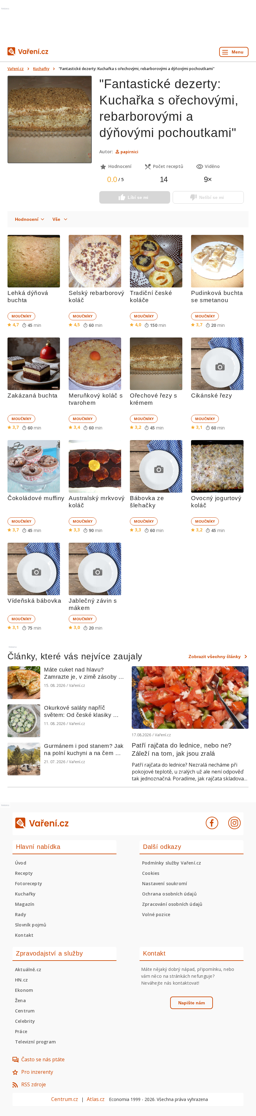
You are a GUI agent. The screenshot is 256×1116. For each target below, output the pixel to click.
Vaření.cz (15, 68)
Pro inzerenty (37, 1071)
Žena (20, 1000)
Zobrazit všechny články (215, 656)
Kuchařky (41, 68)
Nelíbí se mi (211, 197)
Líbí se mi (138, 197)
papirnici (129, 152)
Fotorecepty (28, 883)
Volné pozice (156, 914)
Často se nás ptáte (43, 1059)
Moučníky (21, 316)
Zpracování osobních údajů (172, 904)
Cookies (150, 873)
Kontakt (24, 935)
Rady (20, 914)
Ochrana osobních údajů (169, 894)
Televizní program (35, 1042)
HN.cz (21, 980)
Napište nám (191, 1002)
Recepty (24, 873)
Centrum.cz (64, 1099)
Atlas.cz (96, 1099)
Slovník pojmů (30, 925)
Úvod (20, 863)
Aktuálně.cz (28, 969)
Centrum (25, 1011)
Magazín (24, 904)
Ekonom (24, 990)
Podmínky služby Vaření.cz (171, 863)
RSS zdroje (33, 1084)
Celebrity (25, 1021)
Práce (21, 1031)
